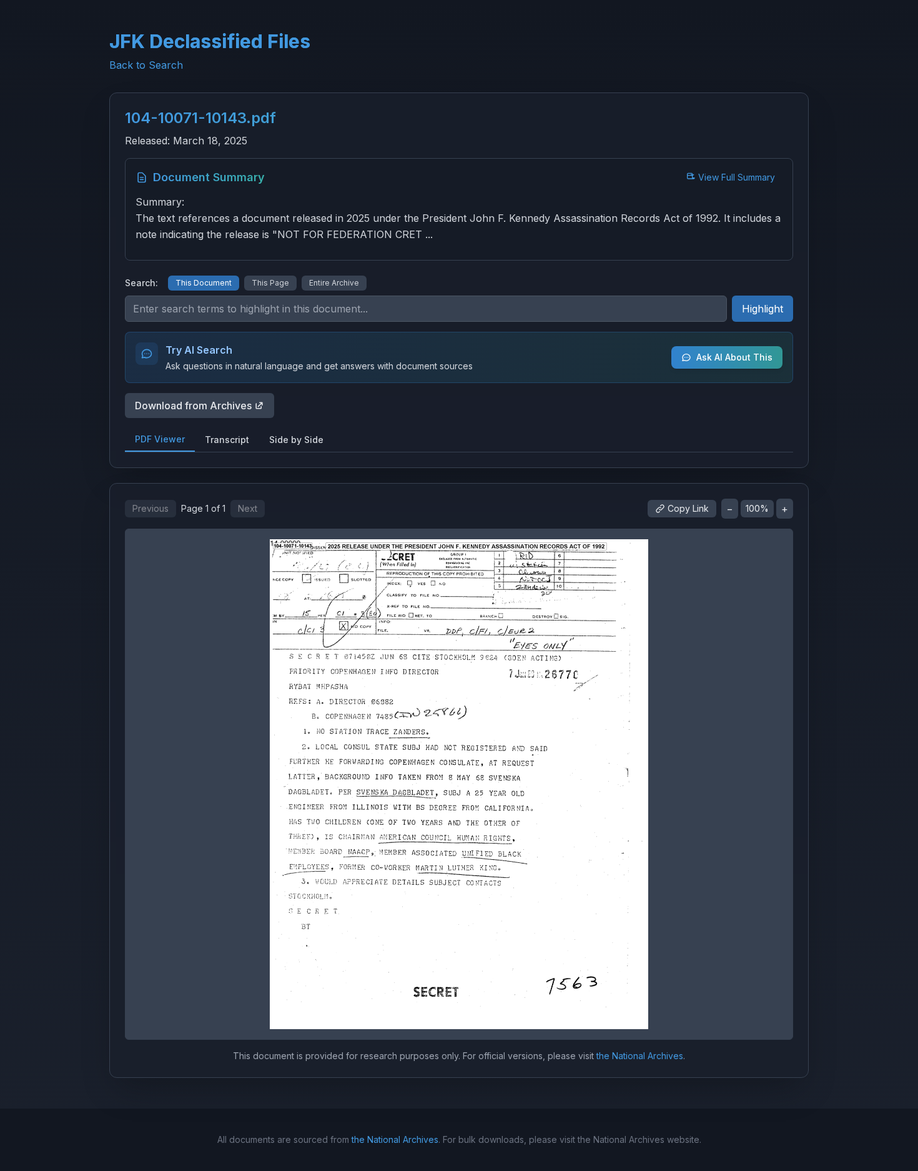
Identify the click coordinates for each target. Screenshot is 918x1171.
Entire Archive (334, 282)
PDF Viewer (160, 439)
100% (757, 508)
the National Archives (639, 1055)
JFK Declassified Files (209, 41)
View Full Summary (736, 177)
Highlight (762, 308)
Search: (141, 282)
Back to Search (146, 65)
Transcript (227, 439)
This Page (270, 282)
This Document (203, 282)
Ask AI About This (734, 357)
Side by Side (296, 439)
